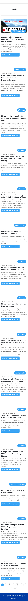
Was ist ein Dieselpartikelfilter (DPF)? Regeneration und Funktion (12, 527)
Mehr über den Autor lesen (10, 55)
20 (21, 585)
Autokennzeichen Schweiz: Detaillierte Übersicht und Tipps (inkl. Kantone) (13, 39)
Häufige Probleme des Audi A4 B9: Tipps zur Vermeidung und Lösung (12, 454)
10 (17, 585)
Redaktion (14, 9)
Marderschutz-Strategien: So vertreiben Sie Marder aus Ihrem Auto (13, 118)
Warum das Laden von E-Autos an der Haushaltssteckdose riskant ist (13, 342)
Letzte (14, 589)
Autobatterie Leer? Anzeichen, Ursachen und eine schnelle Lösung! (12, 158)
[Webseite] (14, 12)
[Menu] (26, 2)
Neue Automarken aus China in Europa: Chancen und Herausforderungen (12, 78)
